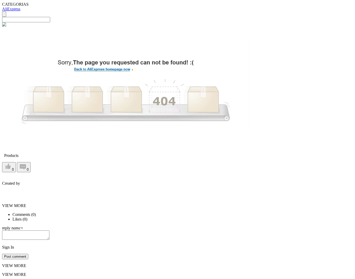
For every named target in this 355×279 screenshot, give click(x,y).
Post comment (15, 256)
